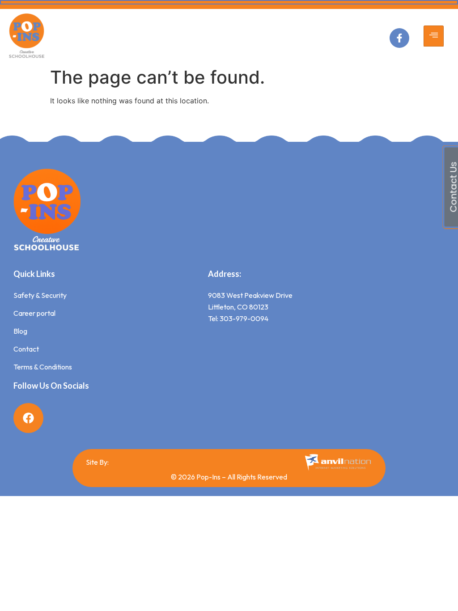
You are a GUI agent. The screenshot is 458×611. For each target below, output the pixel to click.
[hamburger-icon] (434, 36)
